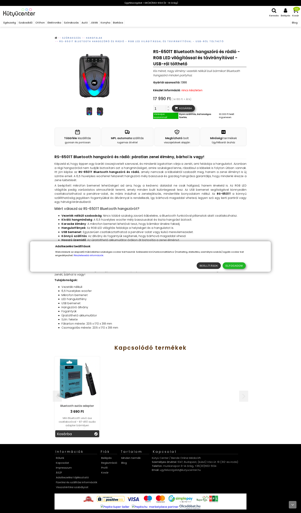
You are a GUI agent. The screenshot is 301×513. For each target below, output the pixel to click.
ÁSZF (59, 472)
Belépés (106, 458)
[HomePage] (18, 12)
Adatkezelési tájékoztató (72, 477)
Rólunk (60, 458)
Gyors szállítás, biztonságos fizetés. (195, 116)
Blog (124, 463)
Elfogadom (234, 265)
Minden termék (131, 458)
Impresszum (64, 467)
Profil (104, 467)
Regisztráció (109, 463)
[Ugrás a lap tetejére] (292, 504)
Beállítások (209, 265)
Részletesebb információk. (89, 255)
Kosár (105, 472)
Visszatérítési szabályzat (72, 487)
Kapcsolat (62, 463)
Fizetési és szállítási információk (76, 482)
